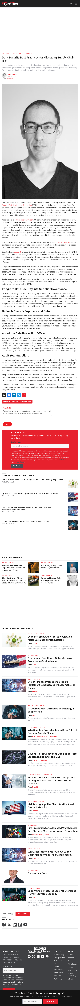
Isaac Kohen (12, 74)
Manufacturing (34, 888)
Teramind (9, 79)
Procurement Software (37, 727)
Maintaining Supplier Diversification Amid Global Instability (51, 806)
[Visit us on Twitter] (9, 924)
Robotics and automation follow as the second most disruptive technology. (51, 719)
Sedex (34, 643)
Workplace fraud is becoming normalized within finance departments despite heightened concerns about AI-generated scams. (51, 696)
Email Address (16, 442)
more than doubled (62, 242)
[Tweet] (19, 395)
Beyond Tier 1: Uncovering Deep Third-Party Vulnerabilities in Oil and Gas (52, 755)
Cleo (34, 665)
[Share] (9, 395)
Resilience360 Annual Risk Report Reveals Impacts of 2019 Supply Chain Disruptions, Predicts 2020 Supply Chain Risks (13, 567)
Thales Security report (24, 220)
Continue (50, 1001)
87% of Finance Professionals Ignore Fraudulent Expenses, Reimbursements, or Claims (26, 508)
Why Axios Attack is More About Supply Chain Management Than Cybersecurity (50, 853)
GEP (33, 897)
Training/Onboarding (36, 706)
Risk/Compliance (26, 54)
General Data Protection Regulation (17, 205)
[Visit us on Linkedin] (15, 924)
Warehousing (7, 575)
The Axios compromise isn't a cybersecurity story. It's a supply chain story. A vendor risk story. (53, 862)
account (17, 252)
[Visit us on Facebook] (4, 924)
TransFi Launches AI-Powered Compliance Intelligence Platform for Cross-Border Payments (52, 780)
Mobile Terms (62, 460)
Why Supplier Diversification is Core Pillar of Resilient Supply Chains (52, 731)
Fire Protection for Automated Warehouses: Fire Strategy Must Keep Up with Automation (53, 829)
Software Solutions (36, 634)
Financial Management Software (40, 774)
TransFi (35, 787)
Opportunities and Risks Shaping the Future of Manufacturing (51, 580)
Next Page (23, 914)
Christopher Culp (37, 873)
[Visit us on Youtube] (25, 924)
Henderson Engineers (40, 834)
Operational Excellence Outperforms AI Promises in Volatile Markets (31, 493)
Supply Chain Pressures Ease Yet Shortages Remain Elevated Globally (52, 892)
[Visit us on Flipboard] (20, 924)
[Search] (71, 4)
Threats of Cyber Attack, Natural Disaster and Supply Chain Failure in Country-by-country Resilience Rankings (14, 580)
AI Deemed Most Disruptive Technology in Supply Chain (25, 521)
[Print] (4, 395)
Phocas (35, 811)
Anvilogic (35, 858)
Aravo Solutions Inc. (40, 760)
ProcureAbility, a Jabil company (44, 736)
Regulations (33, 655)
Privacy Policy (19, 462)
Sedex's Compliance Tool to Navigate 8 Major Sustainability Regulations (32, 480)
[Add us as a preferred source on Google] (24, 395)
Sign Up (16, 466)
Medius (35, 691)
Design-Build (32, 825)
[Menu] (76, 4)
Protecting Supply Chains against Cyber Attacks (51, 566)
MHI (33, 715)
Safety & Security (9, 54)
